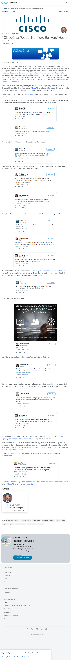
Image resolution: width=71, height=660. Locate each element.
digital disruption (37, 73)
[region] (25, 655)
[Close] (49, 652)
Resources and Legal (11, 588)
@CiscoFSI (34, 88)
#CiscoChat (18, 86)
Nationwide (27, 439)
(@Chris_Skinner (50, 86)
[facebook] (27, 629)
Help (5, 596)
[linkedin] (37, 629)
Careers (6, 578)
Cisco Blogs (13, 2)
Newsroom (7, 618)
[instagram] (46, 629)
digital (58, 520)
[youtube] (41, 629)
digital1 (11, 524)
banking (17, 520)
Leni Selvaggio (7, 43)
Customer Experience (48, 520)
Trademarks (7, 612)
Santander (11, 439)
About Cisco (7, 572)
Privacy (6, 602)
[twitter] (32, 629)
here (31, 94)
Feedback (7, 592)
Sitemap (6, 622)
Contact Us (7, 575)
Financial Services (14, 8)
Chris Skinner (36, 520)
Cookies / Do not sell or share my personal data (17, 605)
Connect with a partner (10, 582)
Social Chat (31, 524)
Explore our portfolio (22, 557)
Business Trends (26, 520)
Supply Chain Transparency (11, 615)
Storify (51, 482)
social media (39, 524)
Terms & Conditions (9, 599)
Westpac (19, 439)
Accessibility (7, 609)
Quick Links (8, 568)
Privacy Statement (7, 657)
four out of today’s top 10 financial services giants (19, 77)
